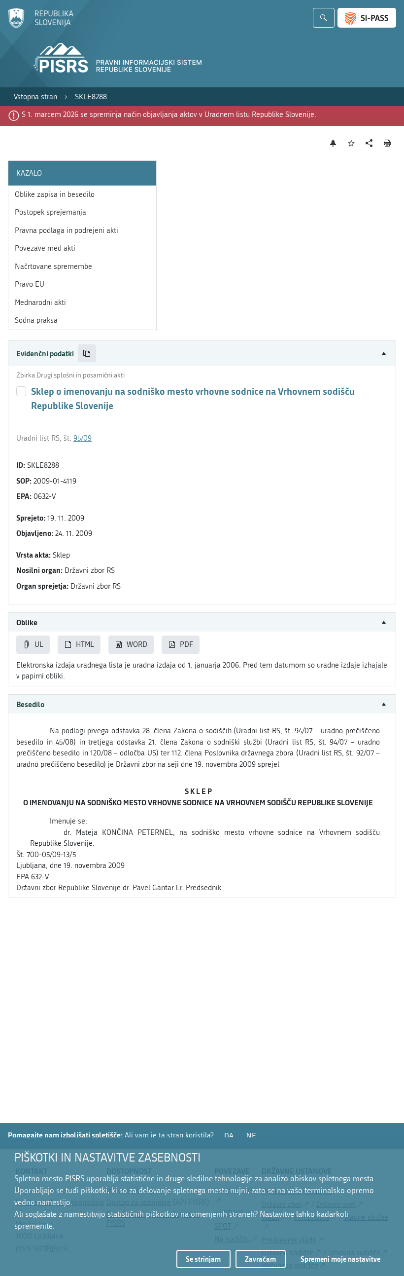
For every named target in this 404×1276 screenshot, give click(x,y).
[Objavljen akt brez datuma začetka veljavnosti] (21, 391)
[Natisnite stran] (387, 143)
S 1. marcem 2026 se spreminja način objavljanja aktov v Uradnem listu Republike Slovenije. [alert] (169, 114)
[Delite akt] (369, 143)
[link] (35, 97)
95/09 (82, 438)
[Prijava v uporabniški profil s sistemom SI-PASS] (366, 18)
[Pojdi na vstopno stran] (40, 26)
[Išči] (324, 18)
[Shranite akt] (351, 143)
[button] (202, 353)
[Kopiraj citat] (87, 353)
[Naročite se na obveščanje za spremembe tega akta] (333, 143)
